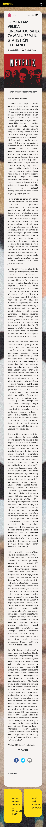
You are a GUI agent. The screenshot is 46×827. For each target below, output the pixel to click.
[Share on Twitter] (23, 762)
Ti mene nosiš (21, 737)
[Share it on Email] (29, 762)
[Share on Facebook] (16, 762)
